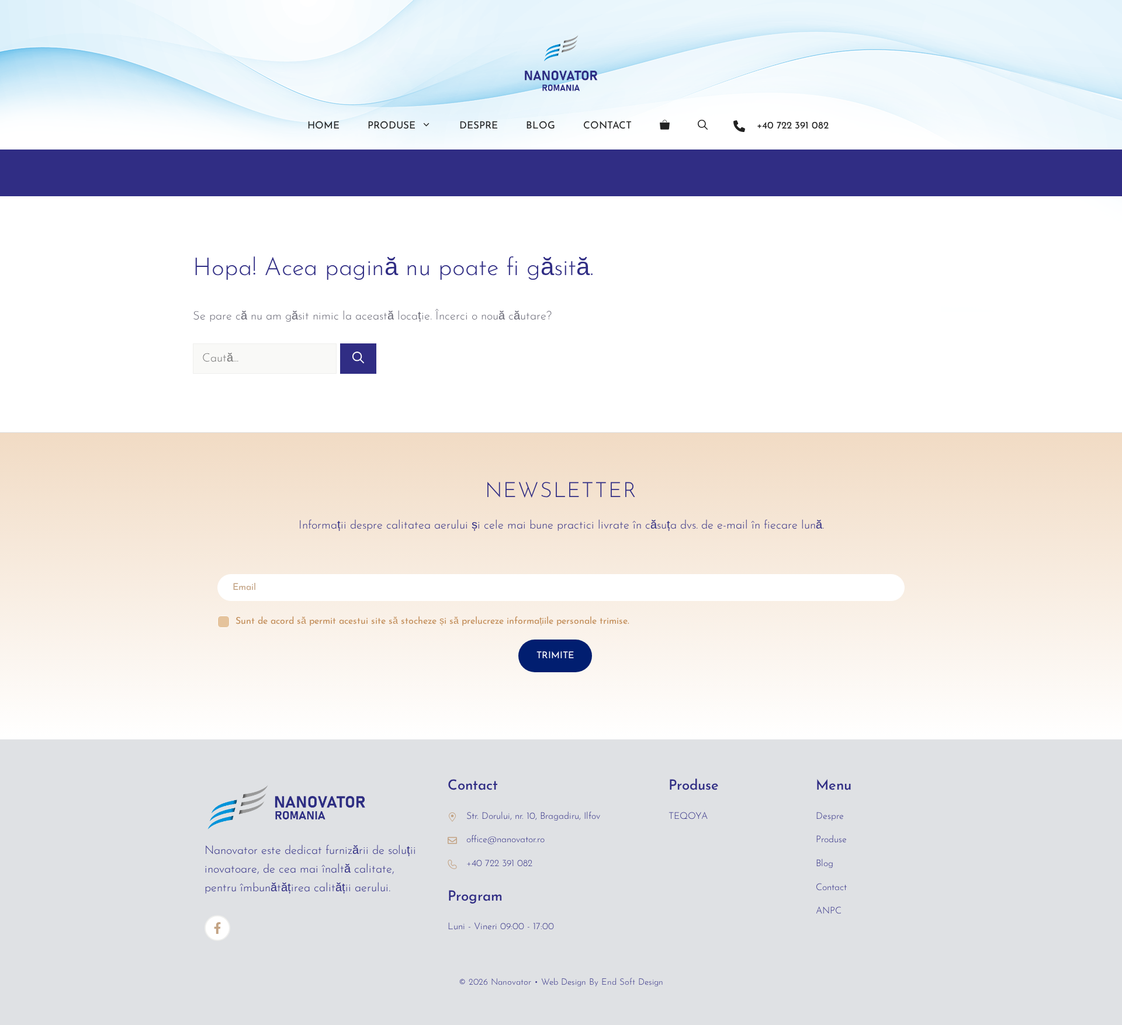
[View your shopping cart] (665, 126)
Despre (478, 126)
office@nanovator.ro (505, 840)
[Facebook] (217, 928)
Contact (607, 126)
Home (323, 126)
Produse (391, 126)
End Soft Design (632, 982)
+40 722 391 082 (793, 126)
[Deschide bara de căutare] (703, 126)
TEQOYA (688, 816)
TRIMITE (555, 656)
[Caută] (358, 358)
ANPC (829, 911)
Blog (540, 126)
